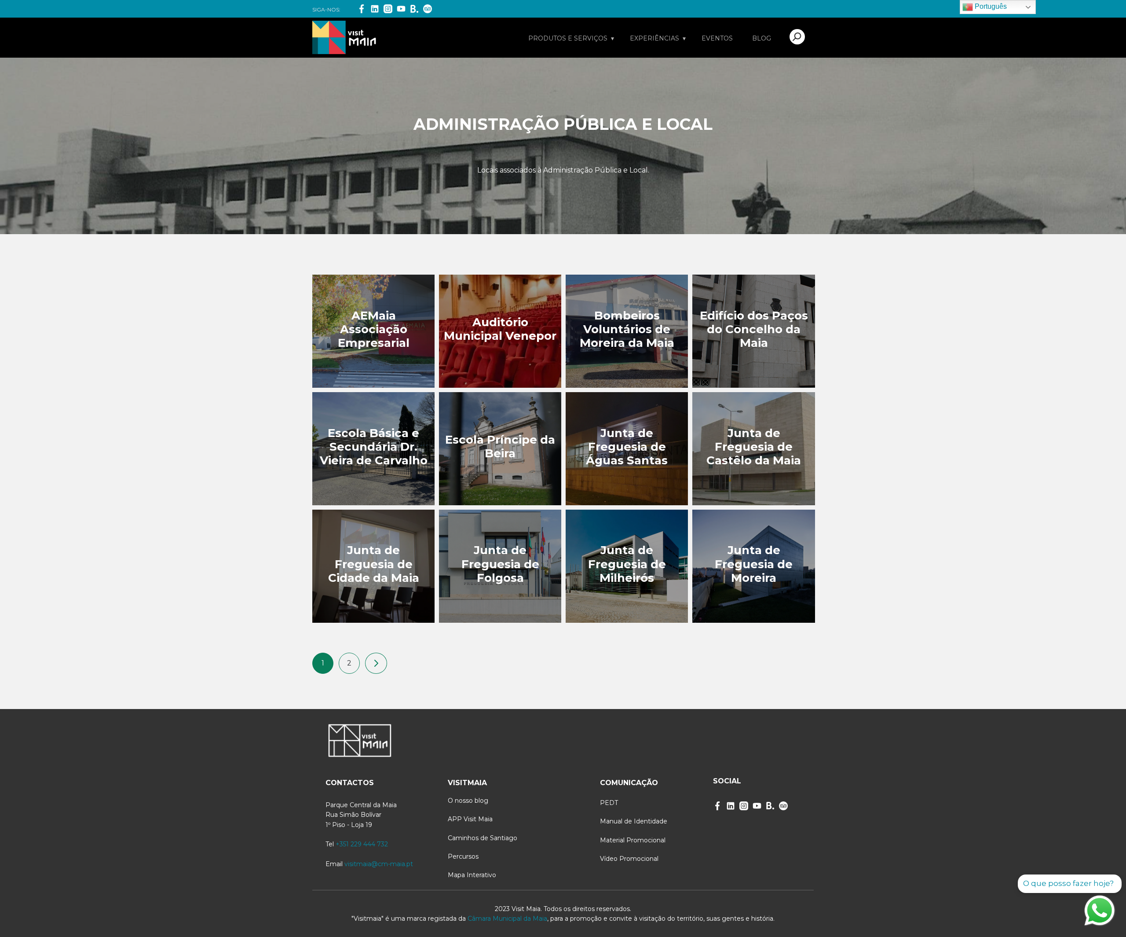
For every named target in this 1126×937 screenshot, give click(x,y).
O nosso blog (468, 801)
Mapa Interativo (472, 875)
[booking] (414, 8)
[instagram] (743, 805)
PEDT (609, 803)
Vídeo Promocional (629, 859)
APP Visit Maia (470, 819)
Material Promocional (632, 840)
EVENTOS (717, 38)
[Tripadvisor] (427, 8)
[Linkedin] (374, 8)
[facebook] (717, 805)
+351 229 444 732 (362, 844)
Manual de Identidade (633, 821)
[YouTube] (401, 8)
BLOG (761, 38)
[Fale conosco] (1099, 910)
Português (990, 6)
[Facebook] (361, 8)
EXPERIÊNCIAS (654, 38)
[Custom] (783, 805)
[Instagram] (388, 8)
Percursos (463, 856)
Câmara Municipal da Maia (507, 918)
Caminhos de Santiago (482, 838)
